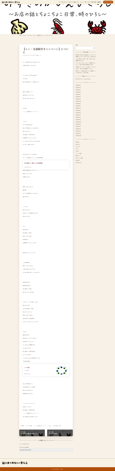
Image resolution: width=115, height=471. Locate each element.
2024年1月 (78, 119)
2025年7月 (78, 108)
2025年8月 (78, 105)
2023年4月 (78, 126)
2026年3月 (78, 96)
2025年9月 (78, 103)
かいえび (39, 55)
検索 (77, 45)
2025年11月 (78, 101)
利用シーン (78, 155)
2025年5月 (78, 112)
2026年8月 (78, 85)
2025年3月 (78, 117)
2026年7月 (78, 87)
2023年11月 (78, 121)
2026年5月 (78, 92)
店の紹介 (78, 160)
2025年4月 (78, 115)
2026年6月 (78, 89)
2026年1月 (78, 99)
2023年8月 (78, 124)
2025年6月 (78, 110)
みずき (77, 151)
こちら (26, 154)
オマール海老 (29, 425)
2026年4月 (78, 94)
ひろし (77, 148)
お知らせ (78, 144)
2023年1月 (78, 133)
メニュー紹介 (79, 153)
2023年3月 (78, 128)
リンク (28, 358)
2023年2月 (78, 131)
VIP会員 (22, 425)
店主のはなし (79, 162)
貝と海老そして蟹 (57, 425)
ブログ (49, 425)
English (77, 141)
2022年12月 (78, 135)
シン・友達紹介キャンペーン (40, 425)
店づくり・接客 (79, 158)
